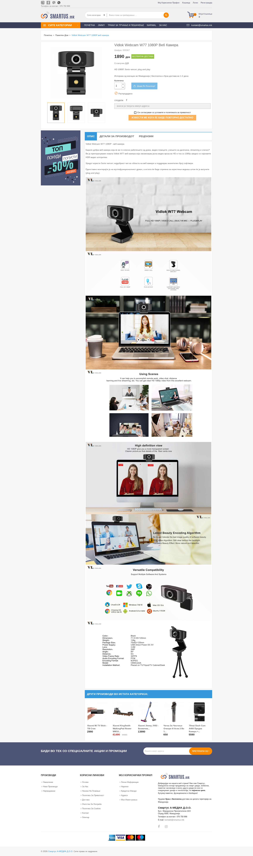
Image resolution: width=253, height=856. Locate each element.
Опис (91, 136)
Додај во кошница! (146, 86)
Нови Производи (50, 786)
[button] (200, 15)
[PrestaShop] (60, 158)
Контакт (85, 813)
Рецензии (146, 136)
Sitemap (85, 817)
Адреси (124, 795)
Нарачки (124, 786)
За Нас (85, 786)
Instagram (166, 826)
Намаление (48, 782)
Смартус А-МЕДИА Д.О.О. (60, 851)
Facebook (159, 826)
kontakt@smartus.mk (174, 820)
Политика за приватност (93, 795)
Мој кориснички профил (169, 3)
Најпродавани (49, 791)
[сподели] (126, 100)
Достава (85, 800)
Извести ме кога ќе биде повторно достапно (162, 117)
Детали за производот (117, 136)
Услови (85, 782)
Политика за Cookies (91, 808)
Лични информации (130, 782)
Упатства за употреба (91, 804)
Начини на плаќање (91, 791)
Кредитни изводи (128, 791)
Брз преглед (89, 731)
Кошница (186, 3)
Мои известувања (129, 800)
